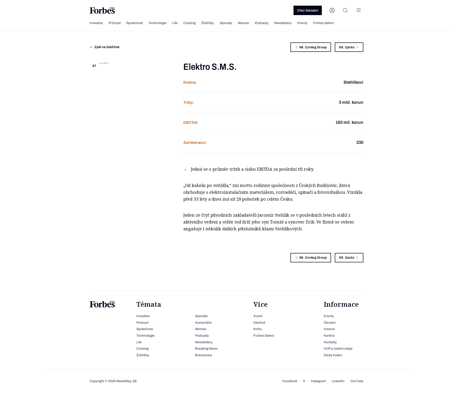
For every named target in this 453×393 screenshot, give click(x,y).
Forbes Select (323, 23)
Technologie (157, 23)
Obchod (259, 322)
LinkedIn (338, 381)
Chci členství (307, 10)
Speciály (226, 23)
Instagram (318, 381)
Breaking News (206, 348)
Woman (243, 23)
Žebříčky (207, 23)
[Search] (345, 10)
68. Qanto (346, 47)
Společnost (134, 23)
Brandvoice (203, 355)
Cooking (189, 23)
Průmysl (115, 23)
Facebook (289, 381)
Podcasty (261, 23)
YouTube (356, 381)
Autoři (257, 316)
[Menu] (358, 10)
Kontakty (330, 342)
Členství (330, 322)
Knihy (257, 329)
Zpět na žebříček (107, 47)
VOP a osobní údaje (338, 348)
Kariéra (329, 335)
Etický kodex (333, 355)
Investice (96, 23)
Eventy (302, 23)
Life (175, 23)
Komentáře (203, 322)
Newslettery (283, 23)
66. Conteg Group (313, 47)
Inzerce (329, 329)
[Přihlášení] (332, 10)
